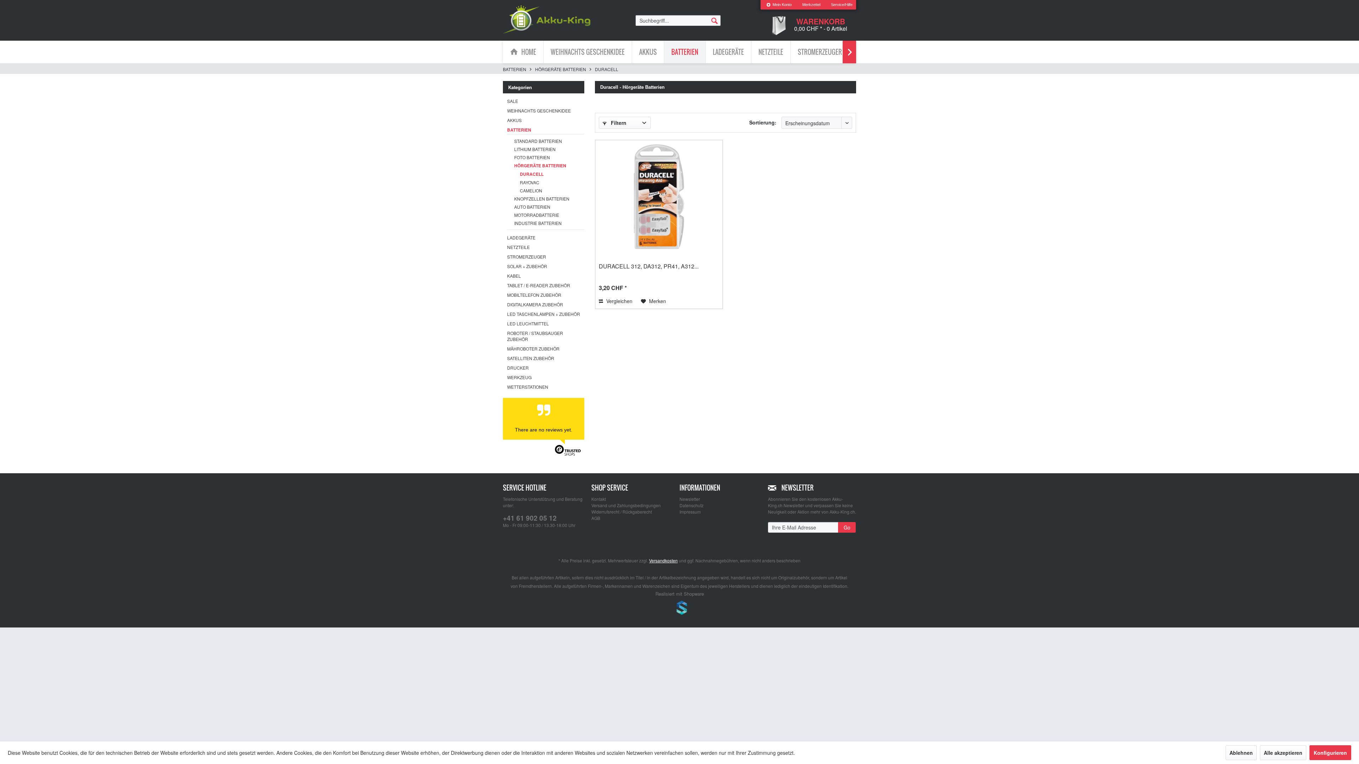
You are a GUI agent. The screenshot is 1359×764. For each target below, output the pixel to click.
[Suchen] (714, 20)
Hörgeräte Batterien (540, 165)
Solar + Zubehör (527, 266)
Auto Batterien (532, 207)
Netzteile (518, 247)
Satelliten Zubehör (530, 358)
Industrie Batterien (538, 223)
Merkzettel (811, 4)
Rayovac (529, 182)
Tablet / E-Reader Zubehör (538, 285)
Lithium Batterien (535, 149)
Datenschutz (692, 505)
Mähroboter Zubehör (533, 349)
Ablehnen (1241, 752)
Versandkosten (663, 560)
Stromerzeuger (526, 257)
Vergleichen (618, 301)
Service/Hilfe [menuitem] (842, 4)
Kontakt (598, 499)
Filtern (617, 122)
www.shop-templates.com (679, 609)
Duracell (532, 174)
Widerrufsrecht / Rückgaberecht (621, 512)
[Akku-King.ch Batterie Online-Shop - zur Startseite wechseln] (546, 19)
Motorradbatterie (536, 215)
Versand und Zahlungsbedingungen (626, 505)
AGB (595, 518)
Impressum (690, 512)
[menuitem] (779, 4)
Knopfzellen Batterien (541, 199)
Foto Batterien (532, 157)
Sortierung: (762, 122)
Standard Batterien (538, 141)
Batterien (519, 130)
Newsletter (690, 499)
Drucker (518, 368)
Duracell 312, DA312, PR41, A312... (649, 266)
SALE (512, 101)
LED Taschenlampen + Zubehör (543, 314)
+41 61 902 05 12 (530, 518)
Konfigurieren (1330, 752)
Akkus (514, 120)
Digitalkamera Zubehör (535, 304)
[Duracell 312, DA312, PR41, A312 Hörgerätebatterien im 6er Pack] (659, 197)
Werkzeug (519, 377)
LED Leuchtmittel (528, 323)
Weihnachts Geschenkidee (539, 111)
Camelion (531, 190)
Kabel (514, 276)
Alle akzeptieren (1283, 752)
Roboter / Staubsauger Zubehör (535, 336)
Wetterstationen (527, 387)
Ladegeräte (521, 238)
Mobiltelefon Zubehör (534, 295)
